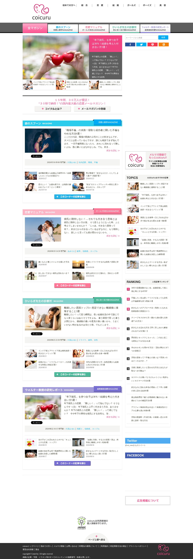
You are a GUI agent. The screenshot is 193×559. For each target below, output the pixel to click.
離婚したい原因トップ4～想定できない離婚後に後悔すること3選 (110, 84)
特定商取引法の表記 (118, 546)
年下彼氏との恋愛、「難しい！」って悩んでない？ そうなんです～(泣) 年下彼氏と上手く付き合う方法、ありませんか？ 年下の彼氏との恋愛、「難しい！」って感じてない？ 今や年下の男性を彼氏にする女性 (105, 67)
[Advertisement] (147, 100)
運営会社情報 (28, 549)
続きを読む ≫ (113, 150)
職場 (90, 162)
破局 (78, 251)
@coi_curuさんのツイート (135, 445)
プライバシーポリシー (137, 546)
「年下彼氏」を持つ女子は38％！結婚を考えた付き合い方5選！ (105, 43)
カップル (94, 251)
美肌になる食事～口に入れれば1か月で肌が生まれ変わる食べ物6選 (77, 84)
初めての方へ (46, 546)
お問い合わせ (71, 546)
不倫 (96, 162)
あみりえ (71, 251)
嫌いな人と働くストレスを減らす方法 (53, 262)
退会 (37, 549)
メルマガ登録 (59, 546)
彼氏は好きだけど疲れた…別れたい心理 (102, 273)
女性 (96, 340)
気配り (79, 429)
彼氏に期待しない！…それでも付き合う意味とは (90, 218)
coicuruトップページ (31, 546)
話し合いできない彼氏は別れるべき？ (53, 273)
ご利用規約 (103, 546)
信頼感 (85, 251)
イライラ (82, 340)
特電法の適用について (88, 546)
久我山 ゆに (72, 162)
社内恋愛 (82, 162)
